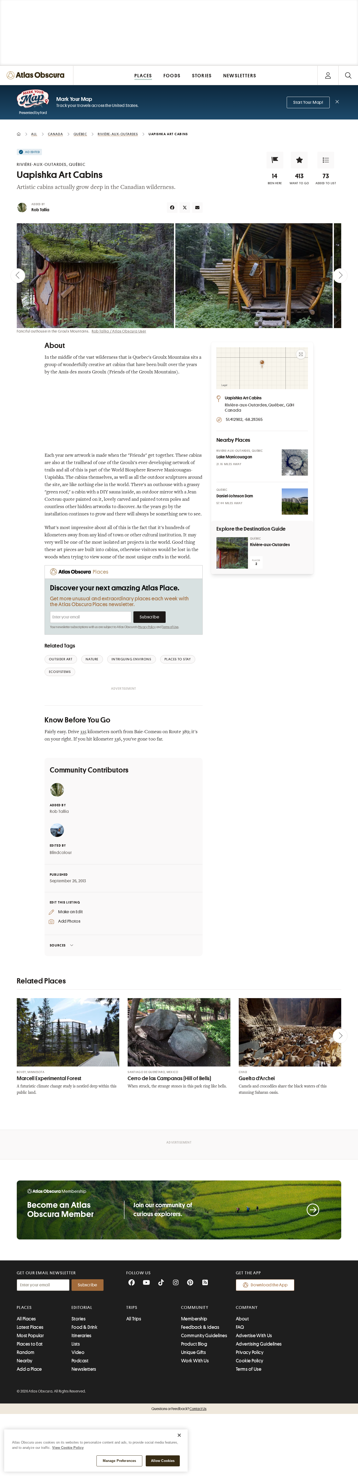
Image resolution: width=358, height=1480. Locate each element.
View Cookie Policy (68, 1448)
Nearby (24, 1361)
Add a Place (29, 1369)
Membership (194, 1319)
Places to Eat (30, 1344)
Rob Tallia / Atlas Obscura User (119, 331)
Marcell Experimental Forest (49, 1078)
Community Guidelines (204, 1336)
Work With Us (195, 1361)
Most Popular (30, 1336)
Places (24, 1307)
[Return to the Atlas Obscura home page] (36, 75)
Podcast (80, 1361)
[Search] (348, 75)
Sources (58, 945)
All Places (26, 1319)
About (242, 1319)
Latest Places (30, 1327)
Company (247, 1307)
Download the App (269, 1285)
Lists (76, 1344)
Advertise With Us (254, 1336)
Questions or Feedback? (179, 1409)
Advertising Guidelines (259, 1344)
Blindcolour (61, 853)
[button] (275, 160)
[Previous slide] (17, 275)
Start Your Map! (308, 102)
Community (195, 1307)
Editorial (82, 1307)
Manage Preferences (119, 1461)
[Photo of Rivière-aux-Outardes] (232, 553)
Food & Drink (84, 1327)
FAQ (240, 1327)
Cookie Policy (249, 1361)
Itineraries (81, 1336)
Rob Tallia (40, 210)
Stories (78, 1319)
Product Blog (194, 1344)
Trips (132, 1307)
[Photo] (295, 462)
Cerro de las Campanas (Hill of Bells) (169, 1078)
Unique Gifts (193, 1352)
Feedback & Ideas (200, 1327)
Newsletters (84, 1369)
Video (78, 1352)
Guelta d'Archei (257, 1078)
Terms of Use (170, 627)
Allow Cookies (163, 1461)
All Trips (133, 1319)
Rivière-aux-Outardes (270, 545)
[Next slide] (340, 275)
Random (26, 1352)
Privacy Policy (147, 627)
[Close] (179, 1435)
